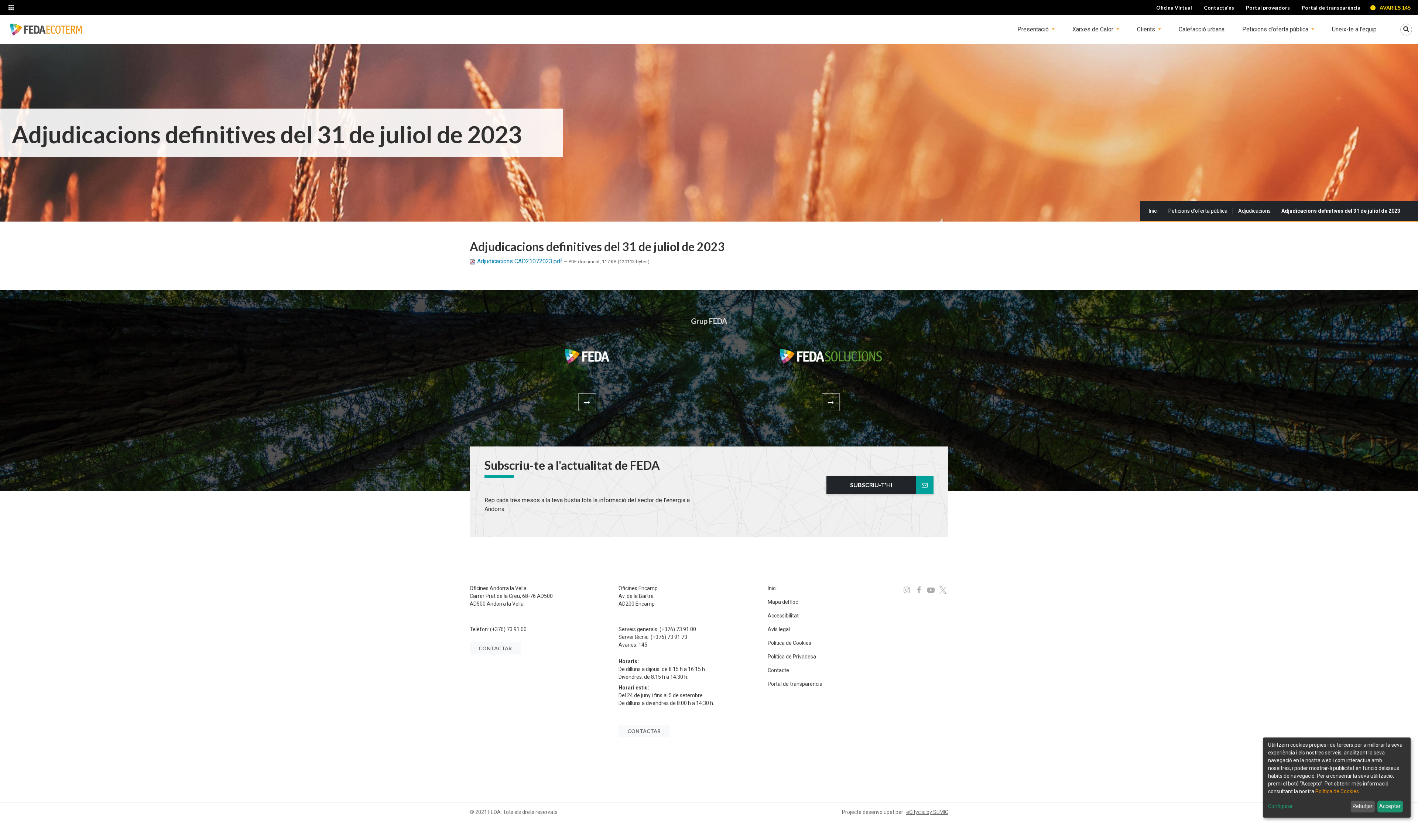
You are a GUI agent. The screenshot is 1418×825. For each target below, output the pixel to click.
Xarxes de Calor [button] (1093, 29)
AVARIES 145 (1395, 7)
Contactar (495, 648)
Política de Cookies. (1337, 791)
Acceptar (1390, 806)
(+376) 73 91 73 (669, 637)
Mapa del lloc (783, 602)
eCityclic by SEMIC (927, 812)
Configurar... (1282, 806)
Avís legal (779, 629)
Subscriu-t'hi (871, 484)
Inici (1153, 211)
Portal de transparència (795, 684)
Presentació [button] (1033, 29)
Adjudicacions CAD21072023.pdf (520, 261)
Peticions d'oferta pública (1197, 211)
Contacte (778, 670)
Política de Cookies (789, 643)
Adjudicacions (1254, 211)
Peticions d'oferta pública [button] (1276, 29)
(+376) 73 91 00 (508, 629)
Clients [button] (1147, 29)
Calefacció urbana (1202, 29)
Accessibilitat (783, 616)
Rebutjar (1363, 806)
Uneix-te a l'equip (1354, 29)
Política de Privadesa (792, 657)
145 (642, 645)
